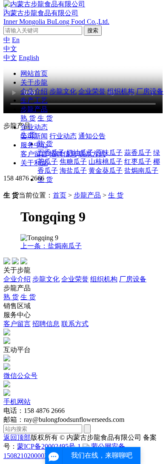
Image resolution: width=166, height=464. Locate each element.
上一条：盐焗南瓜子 (51, 245)
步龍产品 (34, 109)
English (29, 57)
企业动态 (34, 127)
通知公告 (92, 136)
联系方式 (92, 154)
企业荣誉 (92, 91)
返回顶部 (17, 437)
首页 (59, 195)
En (16, 39)
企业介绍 (34, 91)
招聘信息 (63, 154)
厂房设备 (149, 91)
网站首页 (34, 73)
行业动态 (63, 136)
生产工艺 (34, 100)
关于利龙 (34, 162)
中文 (10, 48)
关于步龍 (34, 82)
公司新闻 (34, 136)
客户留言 (34, 154)
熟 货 (28, 118)
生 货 (45, 118)
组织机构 (121, 91)
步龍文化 (63, 91)
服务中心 (34, 145)
